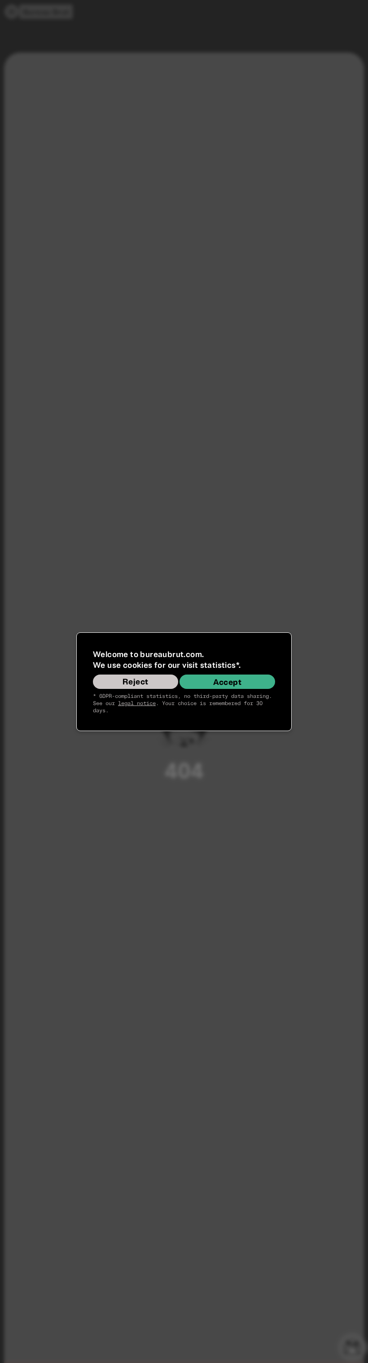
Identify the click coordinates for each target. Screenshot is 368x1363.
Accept (227, 682)
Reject (135, 682)
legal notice (137, 703)
